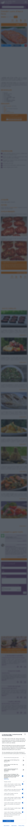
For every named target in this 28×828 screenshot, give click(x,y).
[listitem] (14, 757)
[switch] (23, 760)
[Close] (25, 734)
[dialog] (14, 780)
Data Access (14, 825)
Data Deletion (6, 825)
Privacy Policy (21, 825)
